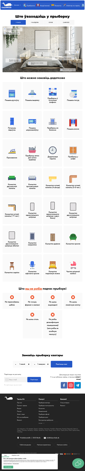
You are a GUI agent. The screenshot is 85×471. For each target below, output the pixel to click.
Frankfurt (52, 429)
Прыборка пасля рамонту (46, 405)
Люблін (36, 430)
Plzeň (70, 430)
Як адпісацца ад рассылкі (13, 385)
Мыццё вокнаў (43, 411)
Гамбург (41, 429)
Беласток (41, 430)
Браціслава (75, 430)
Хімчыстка (42, 408)
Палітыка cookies (62, 445)
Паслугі (19, 411)
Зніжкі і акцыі (21, 414)
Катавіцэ (30, 430)
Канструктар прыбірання (46, 420)
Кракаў (64, 429)
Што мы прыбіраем (22, 417)
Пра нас (19, 402)
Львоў (50, 430)
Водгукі (19, 408)
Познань (24, 430)
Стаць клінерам (64, 402)
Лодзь (19, 430)
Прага (63, 430)
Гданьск (75, 429)
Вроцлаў (69, 429)
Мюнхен (46, 429)
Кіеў (46, 430)
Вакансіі (19, 420)
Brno (66, 430)
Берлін (36, 429)
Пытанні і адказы (22, 405)
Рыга (54, 430)
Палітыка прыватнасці (7, 463)
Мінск (58, 430)
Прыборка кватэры (44, 402)
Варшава (58, 429)
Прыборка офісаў (44, 414)
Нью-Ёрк (19, 432)
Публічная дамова (25, 445)
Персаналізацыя (16, 463)
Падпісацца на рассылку (12, 374)
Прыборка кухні (43, 417)
